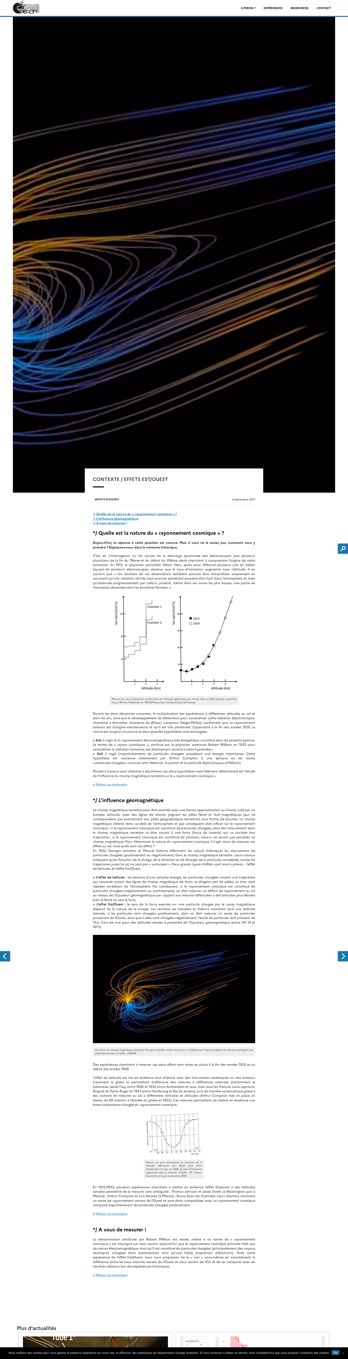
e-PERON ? (248, 8)
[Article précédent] (5, 956)
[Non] (343, 1353)
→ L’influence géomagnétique (115, 518)
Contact (324, 8)
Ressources (300, 8)
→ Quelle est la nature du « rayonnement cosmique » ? (135, 514)
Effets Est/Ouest (107, 499)
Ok (335, 1352)
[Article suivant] (343, 956)
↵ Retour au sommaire (110, 784)
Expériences (273, 8)
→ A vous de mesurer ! (110, 523)
